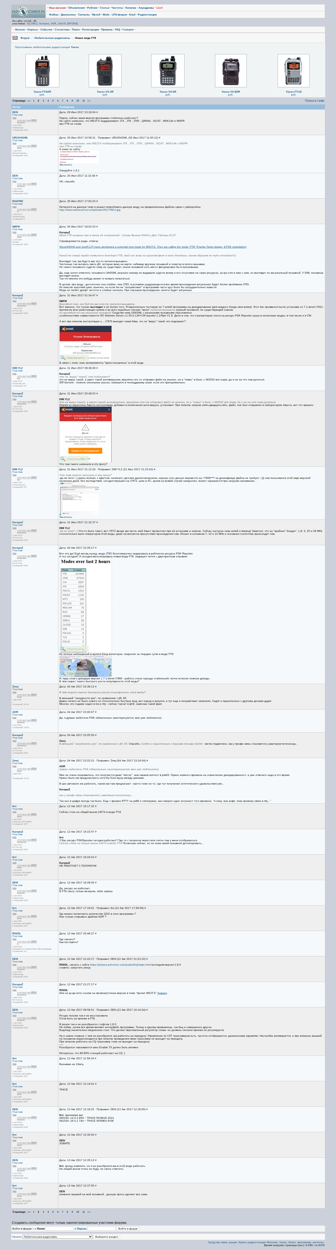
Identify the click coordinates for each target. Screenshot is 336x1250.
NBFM (16, 226)
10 (77, 100)
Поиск (76, 29)
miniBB (318, 1245)
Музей (96, 14)
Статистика (62, 29)
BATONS (72, 23)
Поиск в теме (314, 101)
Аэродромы (146, 7)
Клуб (132, 14)
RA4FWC (17, 201)
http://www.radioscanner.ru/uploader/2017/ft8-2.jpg (89, 209)
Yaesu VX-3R (105, 91)
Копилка (130, 7)
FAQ (117, 29)
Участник (17, 115)
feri (14, 806)
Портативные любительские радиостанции (47, 47)
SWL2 (34, 23)
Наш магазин (57, 7)
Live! (159, 7)
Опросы (32, 29)
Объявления (76, 7)
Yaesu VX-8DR (231, 91)
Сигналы (84, 14)
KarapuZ (17, 295)
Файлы (54, 14)
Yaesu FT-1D (294, 91)
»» (89, 100)
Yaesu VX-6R (168, 91)
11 (83, 100)
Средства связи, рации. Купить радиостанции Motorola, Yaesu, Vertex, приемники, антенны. (266, 1242)
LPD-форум (119, 14)
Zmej (15, 686)
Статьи (104, 7)
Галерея (128, 29)
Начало (20, 29)
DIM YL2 (17, 368)
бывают (162, 993)
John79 (62, 23)
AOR (15, 712)
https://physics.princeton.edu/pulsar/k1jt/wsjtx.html (120, 964)
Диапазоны (68, 14)
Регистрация (90, 29)
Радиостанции (147, 14)
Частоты (117, 7)
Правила (107, 29)
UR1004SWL (20, 137)
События (46, 29)
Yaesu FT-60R (42, 91)
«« (29, 100)
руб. (42, 94)
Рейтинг (92, 7)
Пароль (82, 1228)
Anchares (44, 23)
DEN (15, 112)
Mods (106, 14)
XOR (53, 23)
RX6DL (16, 933)
